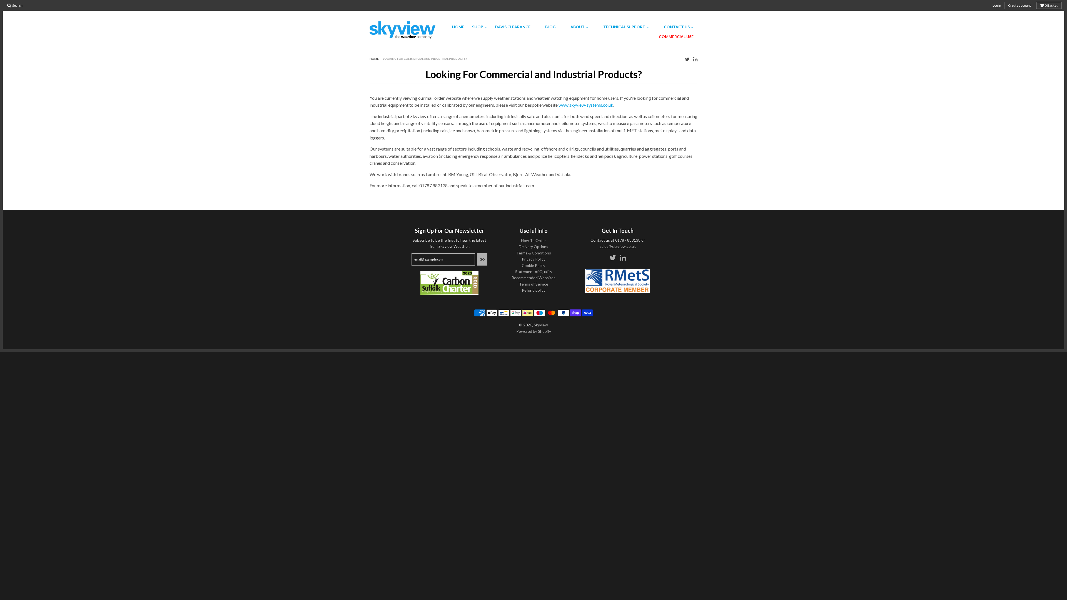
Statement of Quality (533, 271)
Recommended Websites (533, 277)
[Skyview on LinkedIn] (695, 59)
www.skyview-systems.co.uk (586, 105)
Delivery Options (533, 246)
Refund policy (533, 290)
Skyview (541, 324)
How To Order (533, 240)
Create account (1019, 5)
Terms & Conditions (533, 253)
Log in (997, 5)
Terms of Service (533, 284)
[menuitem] (454, 27)
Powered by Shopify (533, 331)
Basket (1051, 5)
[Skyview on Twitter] (687, 59)
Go (482, 259)
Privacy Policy (533, 259)
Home (374, 58)
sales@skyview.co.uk (618, 246)
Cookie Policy (533, 265)
